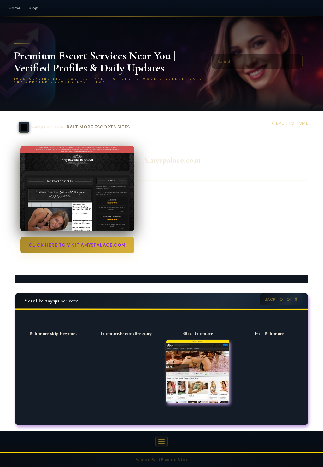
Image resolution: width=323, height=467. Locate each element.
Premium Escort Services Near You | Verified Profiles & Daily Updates (94, 61)
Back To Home (291, 123)
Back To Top (279, 299)
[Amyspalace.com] (77, 188)
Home (15, 8)
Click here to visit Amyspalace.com (77, 245)
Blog (33, 8)
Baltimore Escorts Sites (98, 127)
